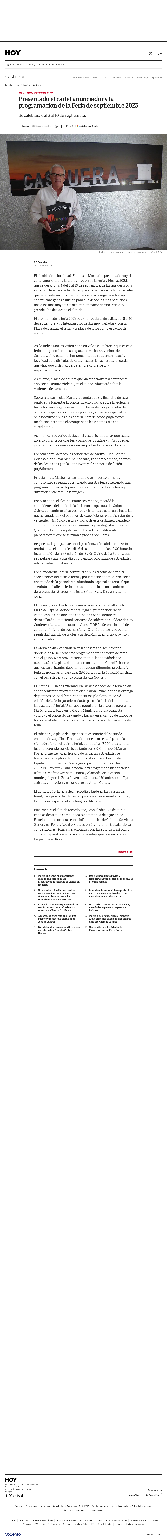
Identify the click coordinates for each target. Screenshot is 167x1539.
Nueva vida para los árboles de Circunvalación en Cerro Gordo (106, 929)
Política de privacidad (120, 1506)
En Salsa (98, 1520)
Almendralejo (142, 77)
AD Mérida (27, 1524)
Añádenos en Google (89, 126)
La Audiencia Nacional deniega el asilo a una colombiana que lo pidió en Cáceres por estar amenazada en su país (110, 893)
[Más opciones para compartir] (72, 126)
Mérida (106, 77)
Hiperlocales (157, 77)
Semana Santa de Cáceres (42, 1520)
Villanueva (129, 77)
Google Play (154, 1495)
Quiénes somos (32, 1506)
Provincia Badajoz (22, 85)
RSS (92, 1524)
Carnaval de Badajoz (138, 1520)
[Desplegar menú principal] (160, 53)
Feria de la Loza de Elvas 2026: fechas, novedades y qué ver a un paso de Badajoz (109, 907)
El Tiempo (119, 1524)
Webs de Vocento (153, 1534)
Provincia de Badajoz (80, 77)
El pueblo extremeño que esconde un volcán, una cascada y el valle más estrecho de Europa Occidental (58, 907)
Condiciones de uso (100, 1506)
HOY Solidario (86, 1520)
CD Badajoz (154, 1520)
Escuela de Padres (80, 1524)
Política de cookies (95, 1510)
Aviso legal (45, 1506)
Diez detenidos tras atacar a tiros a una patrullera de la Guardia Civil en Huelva (59, 930)
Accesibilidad (58, 1506)
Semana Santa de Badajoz (66, 1520)
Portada (8, 85)
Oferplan (66, 1524)
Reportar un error (124, 851)
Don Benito (116, 77)
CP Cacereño (39, 1524)
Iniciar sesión (150, 53)
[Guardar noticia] (24, 126)
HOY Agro (12, 1520)
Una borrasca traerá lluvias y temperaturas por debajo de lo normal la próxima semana (111, 878)
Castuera (14, 76)
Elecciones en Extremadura (116, 1520)
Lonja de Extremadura (135, 1524)
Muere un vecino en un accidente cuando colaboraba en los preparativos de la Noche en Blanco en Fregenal (59, 880)
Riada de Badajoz (104, 1524)
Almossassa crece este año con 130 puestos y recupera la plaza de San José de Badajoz (57, 918)
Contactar (19, 1506)
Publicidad (136, 1506)
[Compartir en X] (67, 126)
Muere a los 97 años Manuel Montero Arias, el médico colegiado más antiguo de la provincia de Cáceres (110, 918)
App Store (135, 1495)
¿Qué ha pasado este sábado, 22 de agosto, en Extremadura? (36, 64)
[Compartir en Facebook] (61, 126)
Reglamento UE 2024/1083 (78, 1506)
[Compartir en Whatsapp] (56, 126)
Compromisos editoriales (74, 1510)
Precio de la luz (54, 1524)
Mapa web (148, 1506)
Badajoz (96, 77)
